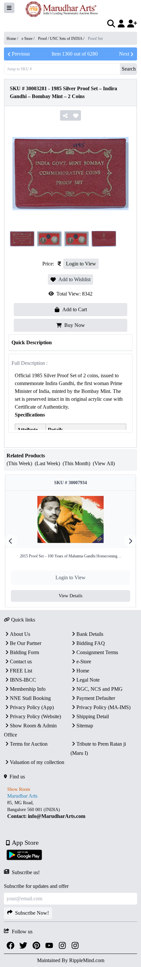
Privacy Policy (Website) (35, 716)
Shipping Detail (92, 716)
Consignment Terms (97, 652)
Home (82, 670)
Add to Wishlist (74, 279)
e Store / (28, 38)
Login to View (81, 263)
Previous (21, 54)
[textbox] (70, 809)
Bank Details (89, 634)
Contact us (21, 661)
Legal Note (88, 680)
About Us (20, 634)
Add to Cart (74, 309)
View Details (70, 595)
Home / (13, 38)
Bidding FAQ (90, 643)
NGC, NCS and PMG (99, 689)
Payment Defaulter (95, 698)
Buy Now (74, 325)
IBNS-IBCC (23, 680)
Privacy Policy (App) (32, 707)
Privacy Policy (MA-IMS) (103, 707)
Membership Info (28, 689)
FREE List (21, 670)
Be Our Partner (25, 643)
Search (129, 69)
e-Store (83, 661)
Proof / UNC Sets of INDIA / (61, 38)
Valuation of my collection (37, 762)
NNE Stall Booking (30, 698)
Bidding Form (24, 652)
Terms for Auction (29, 744)
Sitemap (84, 725)
